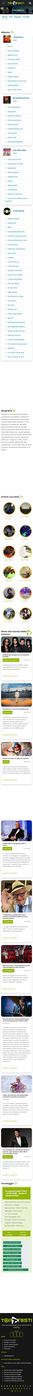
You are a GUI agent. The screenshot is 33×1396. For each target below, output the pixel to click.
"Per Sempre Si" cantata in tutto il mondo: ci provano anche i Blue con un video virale (16, 1151)
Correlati (26, 17)
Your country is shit (16, 357)
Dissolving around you (17, 81)
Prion (10, 46)
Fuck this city (13, 266)
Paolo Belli (7, 849)
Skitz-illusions (13, 172)
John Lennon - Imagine (12, 1205)
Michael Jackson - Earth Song (14, 1226)
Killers (10, 181)
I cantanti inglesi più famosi (13, 1379)
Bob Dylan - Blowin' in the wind (15, 1220)
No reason (12, 300)
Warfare (11, 348)
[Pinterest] (14, 1334)
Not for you (12, 309)
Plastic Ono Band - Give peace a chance (17, 1202)
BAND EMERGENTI (9, 989)
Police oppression (15, 313)
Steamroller (13, 185)
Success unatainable (16, 339)
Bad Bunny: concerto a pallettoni (16, 709)
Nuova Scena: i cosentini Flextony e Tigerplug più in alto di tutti (16, 966)
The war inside (14, 59)
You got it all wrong (16, 352)
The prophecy (13, 50)
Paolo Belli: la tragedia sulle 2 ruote (14, 844)
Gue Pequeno (8, 971)
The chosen (12, 133)
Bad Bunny (7, 712)
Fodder (11, 257)
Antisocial (12, 223)
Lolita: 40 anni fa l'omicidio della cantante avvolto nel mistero (15, 1096)
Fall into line (13, 244)
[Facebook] (11, 1334)
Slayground (12, 176)
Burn (10, 227)
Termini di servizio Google (12, 1374)
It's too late (12, 287)
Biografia (17, 17)
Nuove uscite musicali (11, 1344)
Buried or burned (15, 194)
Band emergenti (9, 1346)
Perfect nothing (14, 116)
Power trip (12, 137)
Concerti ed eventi (10, 1340)
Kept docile (12, 292)
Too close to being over (17, 344)
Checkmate (12, 189)
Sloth (10, 72)
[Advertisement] (16, 24)
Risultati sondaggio (23, 1233)
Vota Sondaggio (9, 1233)
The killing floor (14, 107)
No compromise (14, 120)
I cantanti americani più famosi (14, 1381)
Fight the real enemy (16, 249)
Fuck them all (13, 262)
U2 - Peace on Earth (11, 1214)
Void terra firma (14, 159)
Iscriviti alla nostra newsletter (13, 1370)
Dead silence (13, 124)
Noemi (6, 762)
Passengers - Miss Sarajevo (13, 1211)
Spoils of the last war (16, 331)
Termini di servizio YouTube (13, 1372)
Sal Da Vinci (8, 1157)
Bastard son (13, 55)
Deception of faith (15, 163)
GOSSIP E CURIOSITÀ (10, 873)
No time (11, 305)
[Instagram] (18, 1334)
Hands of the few (15, 270)
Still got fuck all (14, 335)
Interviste (7, 1349)
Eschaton (11, 68)
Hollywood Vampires (11, 660)
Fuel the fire (13, 63)
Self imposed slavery (16, 322)
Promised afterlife (15, 141)
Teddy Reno (8, 922)
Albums (5, 17)
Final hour (12, 253)
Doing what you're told (17, 240)
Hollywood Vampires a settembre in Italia (16, 656)
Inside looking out (15, 128)
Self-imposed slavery (16, 326)
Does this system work (17, 236)
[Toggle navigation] (3, 3)
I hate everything (15, 279)
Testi (11, 17)
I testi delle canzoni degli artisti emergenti (17, 1363)
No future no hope (15, 296)
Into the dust (13, 283)
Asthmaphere (13, 85)
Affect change (13, 218)
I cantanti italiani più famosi (13, 1376)
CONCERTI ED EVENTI (10, 676)
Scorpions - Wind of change (13, 1223)
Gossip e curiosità (9, 1342)
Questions (12, 168)
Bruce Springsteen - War (12, 1217)
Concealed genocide (16, 231)
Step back (12, 111)
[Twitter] (21, 1334)
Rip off (10, 318)
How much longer (15, 274)
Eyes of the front (15, 89)
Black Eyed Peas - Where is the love (16, 1208)
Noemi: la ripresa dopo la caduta (16, 758)
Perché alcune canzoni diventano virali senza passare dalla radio (16, 1020)
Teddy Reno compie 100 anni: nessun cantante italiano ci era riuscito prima (15, 916)
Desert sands (13, 76)
